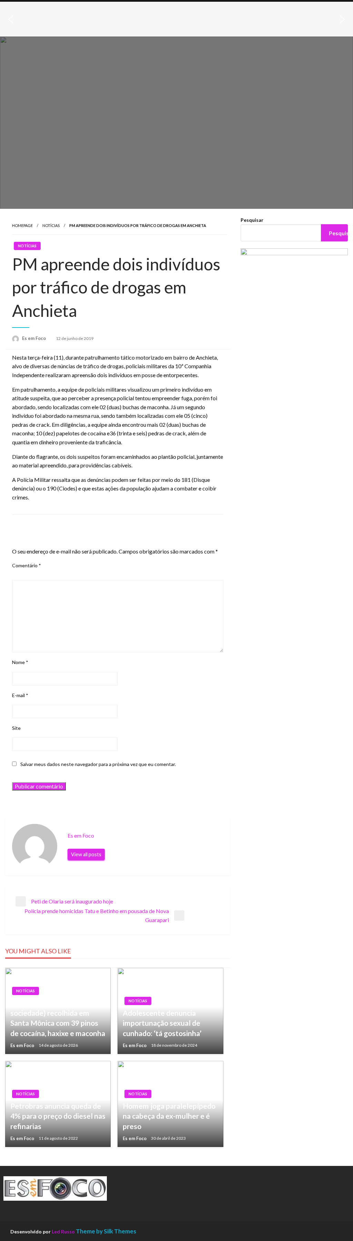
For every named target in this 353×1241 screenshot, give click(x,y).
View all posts (86, 854)
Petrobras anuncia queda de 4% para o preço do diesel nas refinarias (57, 1116)
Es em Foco (34, 338)
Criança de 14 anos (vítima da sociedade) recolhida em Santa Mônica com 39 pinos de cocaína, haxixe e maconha (57, 1017)
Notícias (51, 225)
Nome (20, 662)
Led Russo (63, 1231)
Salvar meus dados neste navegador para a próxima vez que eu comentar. (98, 764)
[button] (10, 19)
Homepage (22, 225)
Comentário (26, 565)
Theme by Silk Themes (106, 1231)
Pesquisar (252, 220)
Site (16, 728)
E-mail (20, 695)
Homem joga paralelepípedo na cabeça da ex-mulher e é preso (169, 1116)
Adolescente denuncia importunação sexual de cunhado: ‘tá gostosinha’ (162, 1023)
